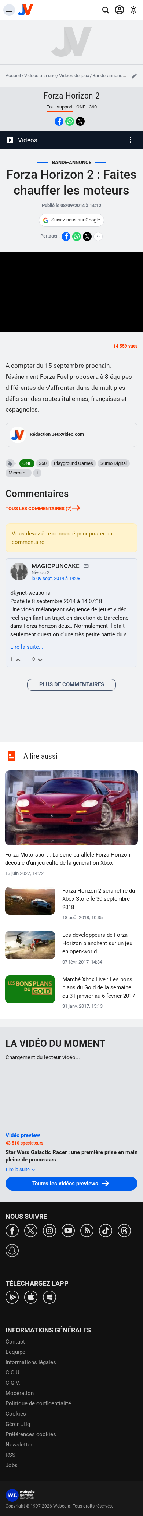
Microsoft (18, 473)
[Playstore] (12, 1296)
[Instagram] (49, 1230)
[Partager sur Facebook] (59, 121)
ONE (80, 107)
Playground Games (73, 463)
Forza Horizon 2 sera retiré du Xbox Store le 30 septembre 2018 (98, 899)
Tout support (60, 107)
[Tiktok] (105, 1230)
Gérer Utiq (18, 1424)
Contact (15, 1341)
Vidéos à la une (40, 75)
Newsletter (19, 1444)
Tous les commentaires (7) (39, 508)
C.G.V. (13, 1383)
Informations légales (31, 1362)
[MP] (86, 565)
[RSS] (87, 1230)
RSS (10, 1455)
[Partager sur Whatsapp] (69, 121)
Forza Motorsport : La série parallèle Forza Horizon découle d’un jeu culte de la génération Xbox (67, 858)
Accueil (13, 75)
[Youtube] (68, 1230)
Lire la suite (18, 1169)
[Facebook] (12, 1230)
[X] (30, 1230)
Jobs (12, 1465)
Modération (20, 1393)
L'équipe (15, 1352)
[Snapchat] (12, 1250)
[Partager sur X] (80, 121)
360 (93, 107)
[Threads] (124, 1230)
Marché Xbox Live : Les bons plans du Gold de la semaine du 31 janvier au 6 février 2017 (98, 987)
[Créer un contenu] (134, 75)
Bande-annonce (108, 75)
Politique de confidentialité (38, 1403)
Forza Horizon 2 (72, 95)
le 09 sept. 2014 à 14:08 (56, 578)
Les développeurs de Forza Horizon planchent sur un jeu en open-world (97, 943)
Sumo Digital (113, 463)
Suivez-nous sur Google (75, 220)
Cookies (16, 1413)
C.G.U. (13, 1372)
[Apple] (30, 1296)
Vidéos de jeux (74, 75)
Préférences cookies (31, 1434)
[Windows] (49, 1296)
